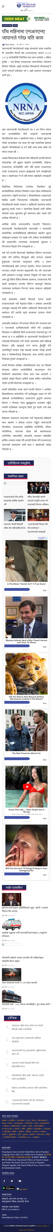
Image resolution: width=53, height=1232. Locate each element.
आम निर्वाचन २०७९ (25, 1137)
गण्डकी (4, 1134)
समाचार (4, 1120)
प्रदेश (24, 1126)
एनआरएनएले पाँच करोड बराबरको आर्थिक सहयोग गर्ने (14, 501)
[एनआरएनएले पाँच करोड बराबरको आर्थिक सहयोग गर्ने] (14, 488)
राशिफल (21, 1132)
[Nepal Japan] (26, 5)
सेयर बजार (40, 1134)
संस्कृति (35, 1137)
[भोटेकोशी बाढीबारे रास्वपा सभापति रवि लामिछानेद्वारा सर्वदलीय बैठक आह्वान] (26, 949)
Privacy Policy (42, 1226)
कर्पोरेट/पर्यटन (15, 1126)
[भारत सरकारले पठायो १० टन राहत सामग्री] (26, 974)
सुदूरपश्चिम (12, 1134)
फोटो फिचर (29, 1123)
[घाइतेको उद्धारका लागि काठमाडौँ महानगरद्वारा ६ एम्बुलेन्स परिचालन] (26, 924)
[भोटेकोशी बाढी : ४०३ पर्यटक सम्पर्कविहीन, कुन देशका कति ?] (26, 996)
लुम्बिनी (29, 1129)
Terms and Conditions (26, 1230)
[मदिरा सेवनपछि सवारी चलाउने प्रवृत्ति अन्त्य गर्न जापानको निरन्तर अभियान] (38, 488)
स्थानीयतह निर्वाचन (10, 1137)
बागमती (43, 1132)
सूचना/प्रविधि (38, 1126)
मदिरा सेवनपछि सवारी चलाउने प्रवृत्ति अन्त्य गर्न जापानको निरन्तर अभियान (38, 501)
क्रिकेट (32, 1134)
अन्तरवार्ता (47, 1129)
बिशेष (14, 1132)
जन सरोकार (20, 1120)
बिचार (10, 1123)
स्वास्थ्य (35, 1132)
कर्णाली (17, 1129)
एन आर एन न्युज (7, 25)
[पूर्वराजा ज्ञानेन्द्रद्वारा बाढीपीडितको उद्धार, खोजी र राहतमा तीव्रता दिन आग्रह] (26, 899)
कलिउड (6, 1126)
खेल (36, 1123)
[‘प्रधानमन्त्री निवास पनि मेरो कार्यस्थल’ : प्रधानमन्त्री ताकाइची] (38, 515)
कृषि (19, 1134)
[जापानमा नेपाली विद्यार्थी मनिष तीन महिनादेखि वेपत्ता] (14, 515)
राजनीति (11, 1120)
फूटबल (25, 1134)
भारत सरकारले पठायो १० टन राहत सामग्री (19, 982)
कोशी (23, 1129)
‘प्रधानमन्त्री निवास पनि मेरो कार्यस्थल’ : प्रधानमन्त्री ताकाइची (38, 528)
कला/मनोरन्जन (44, 1123)
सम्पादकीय (7, 1132)
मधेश (30, 1126)
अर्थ (28, 1120)
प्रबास (4, 1123)
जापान (15, 25)
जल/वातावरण (19, 1123)
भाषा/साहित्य (38, 1129)
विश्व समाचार (42, 1120)
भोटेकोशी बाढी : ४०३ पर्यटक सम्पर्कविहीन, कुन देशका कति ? (26, 1004)
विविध (48, 1134)
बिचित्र (28, 1132)
